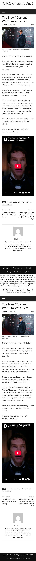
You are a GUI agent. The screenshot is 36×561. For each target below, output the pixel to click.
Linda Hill (4, 24)
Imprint (29, 268)
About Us (7, 268)
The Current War (7, 204)
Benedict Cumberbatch (14, 202)
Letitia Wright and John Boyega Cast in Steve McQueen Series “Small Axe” (26, 216)
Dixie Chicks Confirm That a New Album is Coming (9, 215)
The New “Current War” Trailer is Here (15, 19)
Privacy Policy (18, 268)
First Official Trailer (27, 202)
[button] (3, 11)
